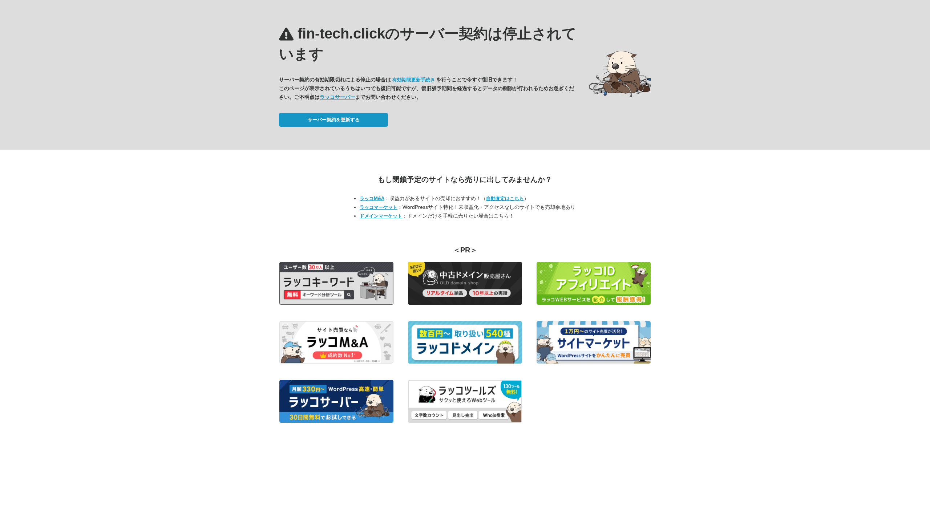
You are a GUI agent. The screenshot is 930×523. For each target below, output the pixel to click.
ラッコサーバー (337, 97)
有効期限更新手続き (413, 79)
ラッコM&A (372, 198)
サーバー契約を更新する (334, 119)
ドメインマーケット (381, 216)
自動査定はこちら (505, 198)
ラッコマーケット (378, 207)
